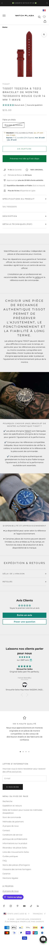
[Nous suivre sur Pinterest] (17, 906)
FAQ (5, 860)
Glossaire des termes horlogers (17, 869)
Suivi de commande (12, 817)
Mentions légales (10, 878)
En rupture (24, 149)
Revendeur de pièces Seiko (15, 848)
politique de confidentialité (15, 839)
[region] (24, 731)
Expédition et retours (12, 805)
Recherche (7, 801)
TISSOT (28, 431)
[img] (24, 657)
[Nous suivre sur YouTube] (24, 906)
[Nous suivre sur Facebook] (4, 906)
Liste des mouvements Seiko (16, 852)
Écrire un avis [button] (24, 615)
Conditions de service (12, 835)
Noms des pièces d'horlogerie (16, 865)
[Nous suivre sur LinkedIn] (38, 906)
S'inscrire (12, 787)
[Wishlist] (44, 16)
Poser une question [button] (24, 621)
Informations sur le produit (15, 843)
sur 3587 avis (23, 660)
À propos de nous (11, 826)
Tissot (6, 84)
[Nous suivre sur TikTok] (31, 906)
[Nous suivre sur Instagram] (10, 906)
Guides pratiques (10, 856)
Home (4, 27)
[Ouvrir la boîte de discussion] (43, 939)
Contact (6, 830)
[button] (8, 105)
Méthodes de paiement (13, 821)
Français (38, 914)
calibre (38, 277)
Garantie (6, 873)
